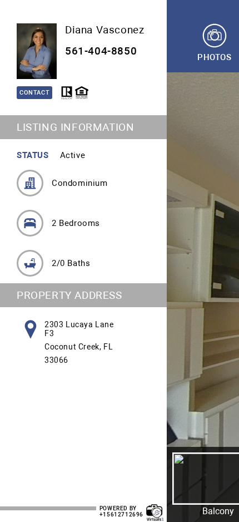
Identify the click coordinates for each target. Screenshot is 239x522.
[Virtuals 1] (155, 507)
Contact (34, 92)
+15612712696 (121, 514)
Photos (214, 57)
